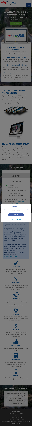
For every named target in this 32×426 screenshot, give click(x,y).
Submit (16, 215)
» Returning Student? (16, 219)
